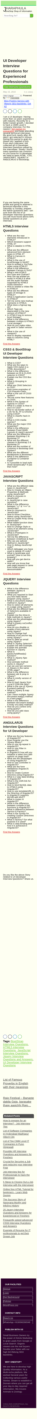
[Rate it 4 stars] (21, 92)
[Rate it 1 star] (16, 92)
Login (6, 1293)
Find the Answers (11, 344)
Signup (6, 1289)
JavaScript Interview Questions (17, 1052)
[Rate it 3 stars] (19, 92)
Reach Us (8, 1318)
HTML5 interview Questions (13, 1049)
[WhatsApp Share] (20, 111)
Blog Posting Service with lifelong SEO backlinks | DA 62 (17, 104)
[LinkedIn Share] (15, 111)
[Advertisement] (18, 37)
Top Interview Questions (17, 87)
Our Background (11, 1297)
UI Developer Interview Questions (17, 1064)
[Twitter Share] (10, 111)
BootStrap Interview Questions (15, 1043)
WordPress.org (10, 1305)
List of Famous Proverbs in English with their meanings (15, 1083)
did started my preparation (14, 130)
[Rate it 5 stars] (22, 92)
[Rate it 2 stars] (18, 92)
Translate (14, 98)
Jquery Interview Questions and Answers (18, 1058)
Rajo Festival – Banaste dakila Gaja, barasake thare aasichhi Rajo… (18, 1101)
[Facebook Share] (5, 111)
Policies (7, 1301)
